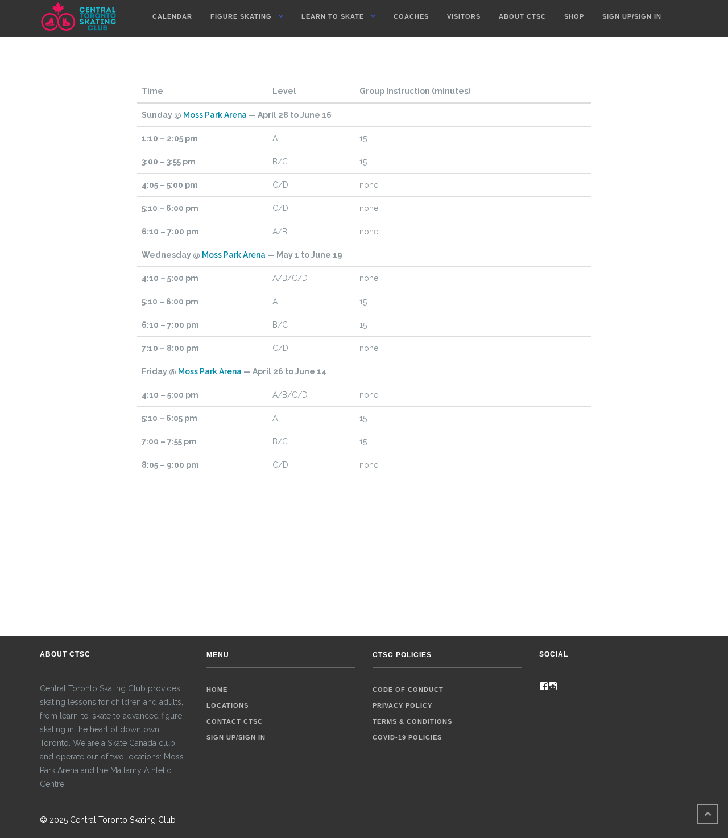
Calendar (172, 16)
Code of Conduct (408, 689)
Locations (227, 705)
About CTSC (522, 16)
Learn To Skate (332, 16)
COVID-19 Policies (407, 737)
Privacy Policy (402, 705)
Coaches (411, 16)
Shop (574, 16)
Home (217, 689)
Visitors (464, 16)
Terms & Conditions (412, 721)
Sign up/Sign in (631, 16)
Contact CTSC (234, 721)
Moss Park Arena (215, 114)
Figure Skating (241, 16)
